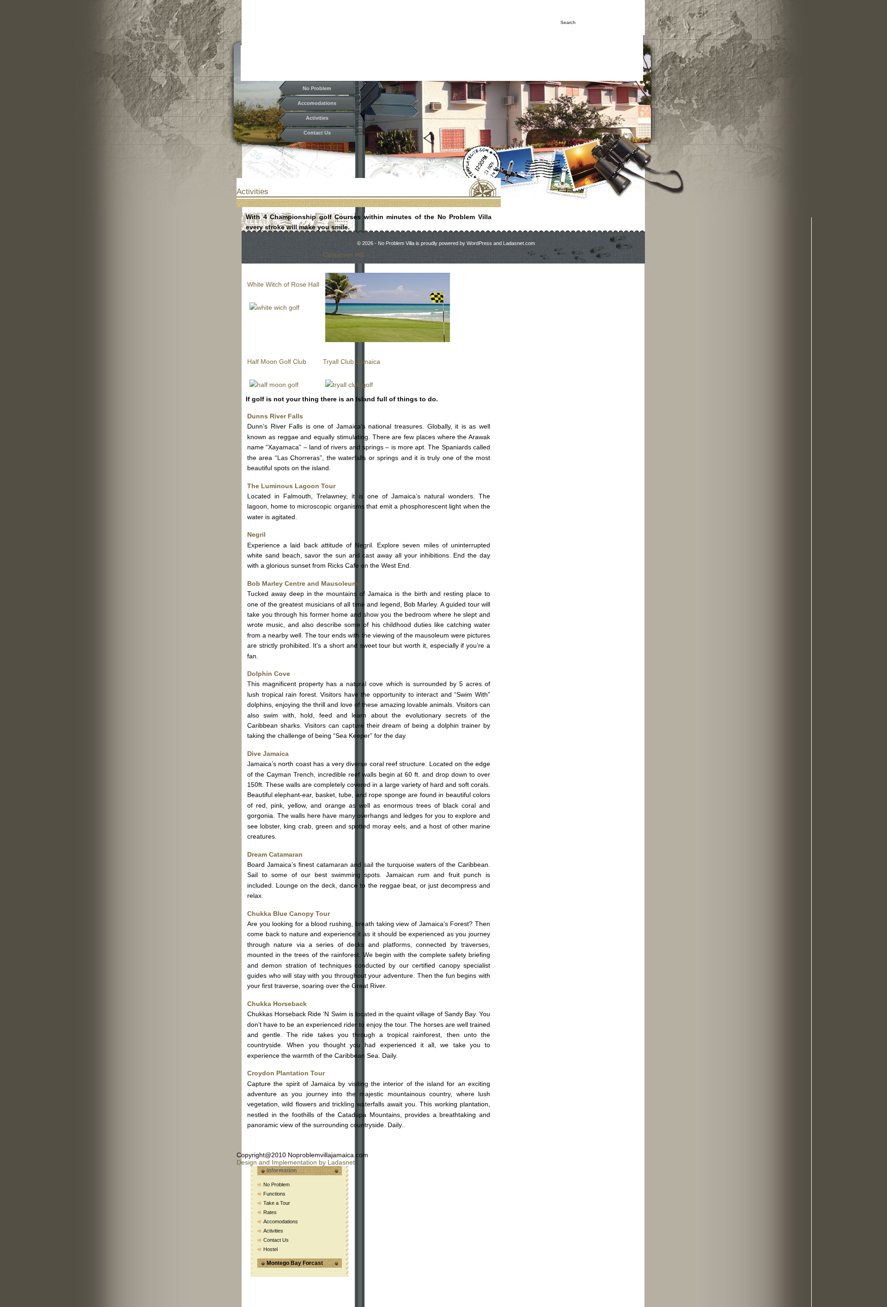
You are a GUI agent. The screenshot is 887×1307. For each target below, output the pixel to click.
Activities (317, 118)
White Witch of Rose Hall (283, 284)
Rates (270, 1212)
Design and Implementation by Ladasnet (296, 1162)
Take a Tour (276, 1203)
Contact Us (317, 132)
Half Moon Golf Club (276, 361)
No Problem (317, 88)
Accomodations (317, 103)
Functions (274, 1194)
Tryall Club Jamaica (351, 361)
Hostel (270, 1249)
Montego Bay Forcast (295, 1263)
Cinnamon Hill (343, 254)
